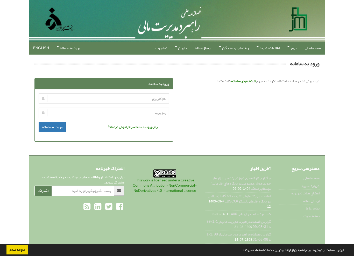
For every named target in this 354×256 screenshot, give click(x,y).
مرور (293, 47)
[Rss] (87, 207)
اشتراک (43, 190)
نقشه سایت (311, 215)
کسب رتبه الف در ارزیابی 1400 (250, 214)
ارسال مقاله (203, 47)
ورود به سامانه (69, 47)
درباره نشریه (310, 185)
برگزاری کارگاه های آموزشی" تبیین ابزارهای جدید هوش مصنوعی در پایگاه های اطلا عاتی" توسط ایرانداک (240, 183)
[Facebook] (119, 207)
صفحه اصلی (313, 47)
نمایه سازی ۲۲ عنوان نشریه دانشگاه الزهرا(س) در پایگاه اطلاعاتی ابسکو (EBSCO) (239, 199)
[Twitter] (108, 207)
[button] (240, 250)
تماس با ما (160, 47)
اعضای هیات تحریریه (305, 193)
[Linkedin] (97, 207)
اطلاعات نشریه (269, 47)
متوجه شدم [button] (17, 250)
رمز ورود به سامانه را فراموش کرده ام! (133, 126)
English (41, 47)
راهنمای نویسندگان (235, 47)
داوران (182, 47)
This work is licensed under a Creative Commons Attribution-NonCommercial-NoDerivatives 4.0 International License (165, 185)
